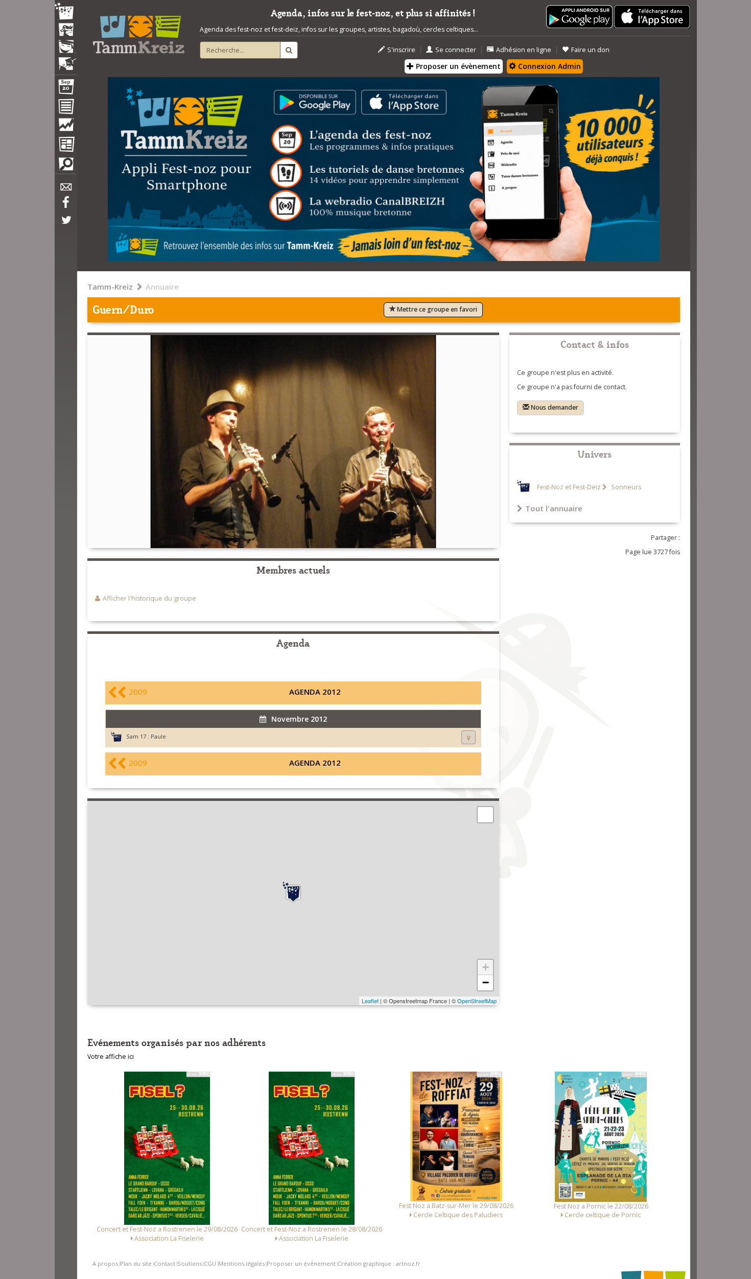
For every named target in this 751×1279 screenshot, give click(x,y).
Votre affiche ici (110, 1056)
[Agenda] (65, 89)
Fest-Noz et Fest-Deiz (569, 487)
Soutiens (189, 1263)
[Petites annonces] (65, 166)
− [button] (485, 982)
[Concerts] (65, 30)
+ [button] (485, 967)
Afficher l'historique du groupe (149, 598)
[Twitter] (65, 225)
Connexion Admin (548, 66)
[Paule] (293, 892)
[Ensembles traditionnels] (65, 60)
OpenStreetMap (477, 1001)
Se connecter (455, 49)
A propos (105, 1263)
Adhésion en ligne (523, 49)
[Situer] (468, 737)
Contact (164, 1263)
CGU (210, 1263)
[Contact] (65, 189)
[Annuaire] (65, 108)
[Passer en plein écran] (485, 814)
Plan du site (136, 1263)
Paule (158, 736)
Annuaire (162, 286)
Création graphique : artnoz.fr (379, 1263)
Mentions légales (241, 1263)
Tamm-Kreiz (110, 286)
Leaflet (370, 1001)
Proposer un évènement (457, 66)
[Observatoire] (65, 127)
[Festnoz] (65, 12)
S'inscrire (401, 49)
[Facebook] (65, 206)
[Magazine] (65, 145)
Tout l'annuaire (553, 508)
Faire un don (590, 49)
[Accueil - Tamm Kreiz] (138, 31)
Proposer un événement (301, 1263)
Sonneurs (625, 487)
